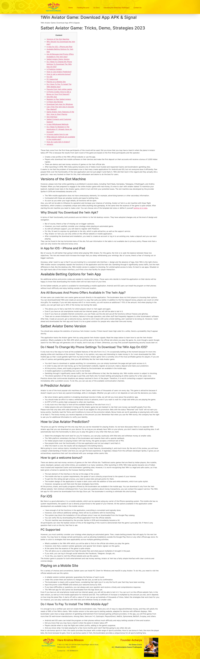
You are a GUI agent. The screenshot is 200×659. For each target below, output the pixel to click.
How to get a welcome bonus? (59, 74)
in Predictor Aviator (54, 69)
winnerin (50, 144)
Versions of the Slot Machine (58, 39)
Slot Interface (52, 117)
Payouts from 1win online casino (59, 89)
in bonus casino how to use (57, 134)
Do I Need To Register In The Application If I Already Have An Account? (59, 129)
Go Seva (96, 8)
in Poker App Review (55, 102)
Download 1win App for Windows (60, 104)
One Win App (52, 97)
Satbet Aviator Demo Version (58, 59)
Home (70, 8)
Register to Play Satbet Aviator (59, 99)
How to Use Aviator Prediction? (59, 72)
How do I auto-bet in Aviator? (58, 142)
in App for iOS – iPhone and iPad (59, 47)
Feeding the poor (83, 8)
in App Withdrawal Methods (57, 124)
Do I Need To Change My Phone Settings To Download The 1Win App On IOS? (59, 64)
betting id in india (140, 208)
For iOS (49, 77)
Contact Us (137, 8)
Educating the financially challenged (116, 8)
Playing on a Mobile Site (56, 82)
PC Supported (52, 79)
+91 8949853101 (72, 651)
